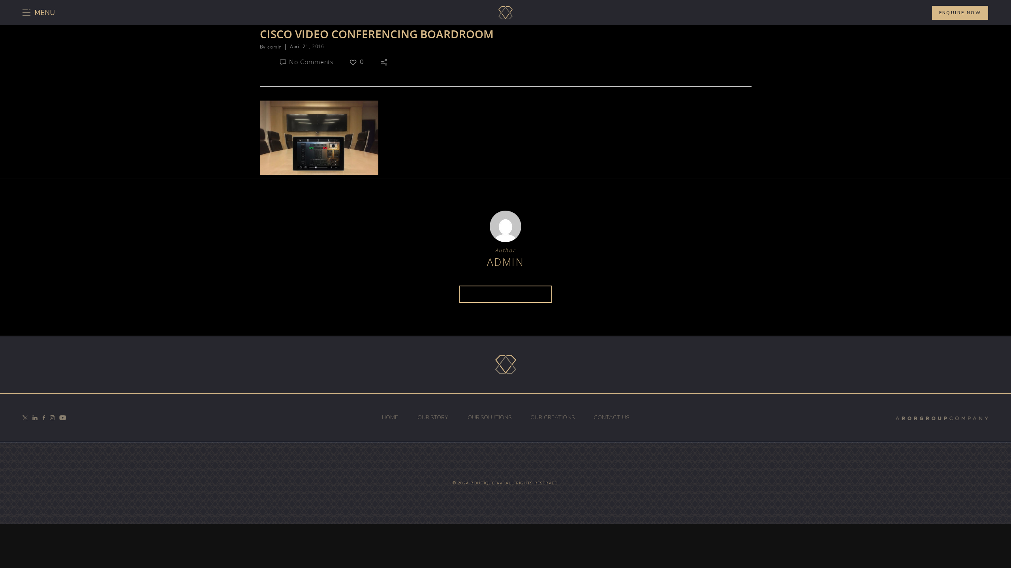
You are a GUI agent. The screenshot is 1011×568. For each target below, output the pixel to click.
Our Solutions (490, 417)
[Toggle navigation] (41, 12)
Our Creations (552, 417)
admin (274, 47)
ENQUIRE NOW (960, 13)
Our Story (433, 417)
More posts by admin (505, 294)
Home (390, 417)
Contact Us (611, 417)
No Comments (311, 62)
